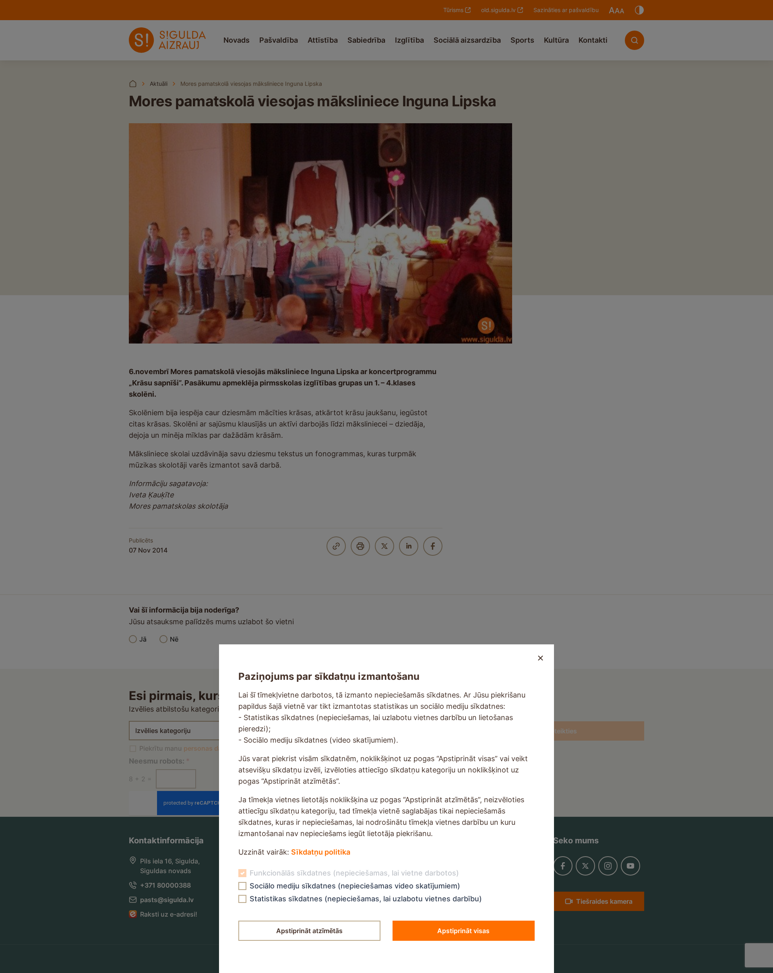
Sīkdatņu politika (320, 852)
